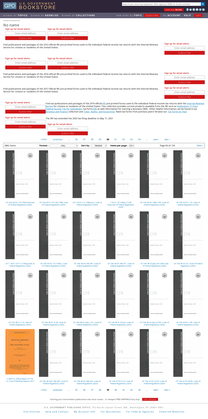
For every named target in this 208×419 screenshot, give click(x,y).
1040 (94, 108)
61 (115, 139)
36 (84, 389)
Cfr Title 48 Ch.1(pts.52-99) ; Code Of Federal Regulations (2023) (154, 323)
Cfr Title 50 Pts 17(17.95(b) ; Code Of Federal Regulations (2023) (53, 264)
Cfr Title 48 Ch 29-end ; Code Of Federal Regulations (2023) (120, 323)
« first (44, 139)
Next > (200, 145)
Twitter (190, 9)
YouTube (197, 9)
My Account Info (85, 411)
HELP (187, 15)
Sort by (85, 145)
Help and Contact (57, 411)
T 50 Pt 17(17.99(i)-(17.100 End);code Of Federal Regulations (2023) (120, 204)
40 (115, 389)
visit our (174, 9)
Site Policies (31, 411)
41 (123, 389)
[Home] (30, 8)
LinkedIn (203, 9)
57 (84, 139)
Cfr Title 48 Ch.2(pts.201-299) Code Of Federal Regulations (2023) (154, 264)
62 (123, 139)
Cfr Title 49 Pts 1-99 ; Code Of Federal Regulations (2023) (188, 323)
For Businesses (111, 411)
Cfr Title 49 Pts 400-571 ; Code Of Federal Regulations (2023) (120, 264)
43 (139, 389)
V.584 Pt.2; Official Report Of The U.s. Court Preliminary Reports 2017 (20, 380)
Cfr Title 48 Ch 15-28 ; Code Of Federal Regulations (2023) (54, 323)
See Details (150, 399)
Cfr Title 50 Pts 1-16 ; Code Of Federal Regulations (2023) (188, 203)
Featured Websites (172, 411)
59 (100, 139)
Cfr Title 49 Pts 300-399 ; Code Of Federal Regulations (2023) (87, 264)
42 (131, 389)
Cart (198, 15)
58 (92, 139)
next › (156, 139)
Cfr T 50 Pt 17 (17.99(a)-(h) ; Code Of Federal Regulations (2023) (87, 203)
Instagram (193, 9)
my (172, 15)
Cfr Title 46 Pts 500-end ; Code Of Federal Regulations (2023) (87, 382)
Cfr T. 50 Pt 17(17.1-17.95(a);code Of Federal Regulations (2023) (20, 264)
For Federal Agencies (140, 411)
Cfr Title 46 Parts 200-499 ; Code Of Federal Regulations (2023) (53, 382)
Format (43, 145)
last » (167, 139)
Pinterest (200, 9)
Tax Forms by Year (177, 111)
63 (131, 139)
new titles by (137, 15)
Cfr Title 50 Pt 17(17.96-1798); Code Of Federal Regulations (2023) (53, 203)
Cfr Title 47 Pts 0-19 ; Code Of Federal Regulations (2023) (121, 382)
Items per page (118, 145)
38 (100, 389)
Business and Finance (57, 111)
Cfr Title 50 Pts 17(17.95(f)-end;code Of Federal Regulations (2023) (20, 203)
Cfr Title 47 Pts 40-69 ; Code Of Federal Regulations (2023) (188, 382)
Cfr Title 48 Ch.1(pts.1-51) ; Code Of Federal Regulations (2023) (87, 323)
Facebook (187, 9)
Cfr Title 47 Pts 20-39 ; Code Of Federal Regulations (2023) (154, 382)
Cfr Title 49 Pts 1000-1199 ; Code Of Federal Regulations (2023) (154, 203)
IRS (104, 103)
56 (76, 139)
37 (92, 389)
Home (6, 20)
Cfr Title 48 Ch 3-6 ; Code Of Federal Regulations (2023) (188, 264)
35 (76, 389)
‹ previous (57, 139)
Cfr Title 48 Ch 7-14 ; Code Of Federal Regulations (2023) (20, 323)
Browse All (15, 15)
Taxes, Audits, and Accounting (99, 111)
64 (139, 139)
